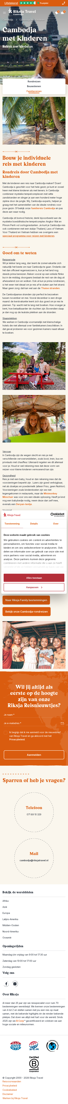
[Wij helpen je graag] (63, 3)
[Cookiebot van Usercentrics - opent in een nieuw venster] (50, 515)
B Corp (20, 1020)
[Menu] (4, 13)
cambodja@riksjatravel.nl (34, 860)
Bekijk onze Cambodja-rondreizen (26, 611)
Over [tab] (56, 523)
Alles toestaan (34, 577)
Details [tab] (34, 523)
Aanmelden (34, 754)
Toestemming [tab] (12, 523)
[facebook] (6, 984)
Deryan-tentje (24, 504)
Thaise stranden (50, 288)
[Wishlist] (57, 13)
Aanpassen (32, 587)
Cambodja (8, 19)
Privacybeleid (17, 739)
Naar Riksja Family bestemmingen (26, 600)
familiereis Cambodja (43, 208)
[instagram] (15, 984)
